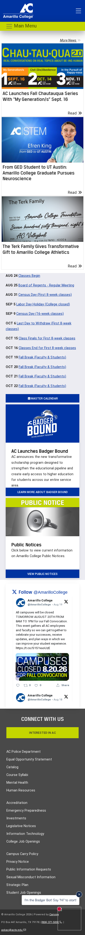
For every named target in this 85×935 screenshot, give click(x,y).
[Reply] (18, 685)
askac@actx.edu (12, 929)
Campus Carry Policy (22, 854)
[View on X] (66, 601)
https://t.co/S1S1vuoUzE (33, 648)
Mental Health (17, 783)
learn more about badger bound (42, 492)
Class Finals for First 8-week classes (47, 338)
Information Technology (25, 834)
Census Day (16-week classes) (40, 314)
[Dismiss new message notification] (79, 894)
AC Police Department (23, 752)
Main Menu (25, 26)
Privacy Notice (17, 862)
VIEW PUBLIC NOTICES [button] (42, 574)
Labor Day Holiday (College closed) (43, 304)
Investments (16, 818)
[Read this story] (42, 66)
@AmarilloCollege (51, 592)
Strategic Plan (17, 885)
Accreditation (16, 803)
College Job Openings (23, 842)
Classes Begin (29, 276)
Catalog (12, 767)
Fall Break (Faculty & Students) (42, 357)
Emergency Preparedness (26, 811)
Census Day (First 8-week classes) (45, 295)
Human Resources (20, 790)
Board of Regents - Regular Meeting (46, 285)
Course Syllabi (17, 775)
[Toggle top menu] (78, 11)
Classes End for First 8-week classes (47, 348)
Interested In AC (42, 732)
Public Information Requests (28, 869)
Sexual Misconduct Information (30, 877)
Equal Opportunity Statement (29, 759)
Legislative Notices (21, 826)
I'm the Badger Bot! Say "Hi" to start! (50, 900)
